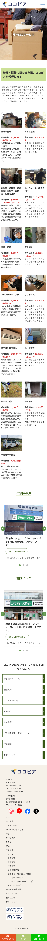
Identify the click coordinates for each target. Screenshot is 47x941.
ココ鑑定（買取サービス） (18, 881)
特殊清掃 (23, 744)
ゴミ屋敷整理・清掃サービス (23, 733)
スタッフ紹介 (11, 825)
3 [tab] (27, 565)
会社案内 (23, 689)
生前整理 (23, 722)
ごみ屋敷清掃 (13, 869)
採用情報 (9, 850)
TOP (8, 817)
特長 (8, 833)
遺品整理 (23, 711)
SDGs (8, 846)
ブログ (8, 841)
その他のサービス (15, 885)
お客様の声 (10, 837)
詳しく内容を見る (17, 551)
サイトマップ (11, 901)
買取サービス (23, 755)
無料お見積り (11, 897)
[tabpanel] (23, 533)
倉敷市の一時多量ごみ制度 (18, 873)
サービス (9, 854)
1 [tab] (20, 565)
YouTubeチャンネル (14, 829)
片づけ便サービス (15, 877)
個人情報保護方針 (13, 889)
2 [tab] (23, 565)
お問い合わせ (11, 893)
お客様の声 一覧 (23, 679)
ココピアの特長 (23, 700)
